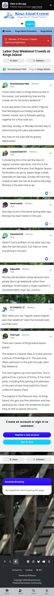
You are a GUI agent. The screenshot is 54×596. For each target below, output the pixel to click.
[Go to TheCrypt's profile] (5, 336)
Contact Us (17, 570)
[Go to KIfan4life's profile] (5, 270)
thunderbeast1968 (17, 69)
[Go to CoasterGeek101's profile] (5, 153)
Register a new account (27, 434)
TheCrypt (15, 335)
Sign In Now (27, 441)
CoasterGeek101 (18, 151)
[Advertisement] (27, 525)
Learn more (6, 5)
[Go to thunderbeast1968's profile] (4, 69)
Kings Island (43, 69)
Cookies (29, 570)
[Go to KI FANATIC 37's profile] (5, 308)
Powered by (27, 583)
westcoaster (16, 203)
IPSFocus (32, 575)
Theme (21, 575)
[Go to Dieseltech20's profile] (5, 235)
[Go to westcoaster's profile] (5, 204)
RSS (40, 570)
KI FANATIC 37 (17, 307)
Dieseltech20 (16, 234)
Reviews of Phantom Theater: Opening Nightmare (21, 41)
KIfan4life (15, 269)
